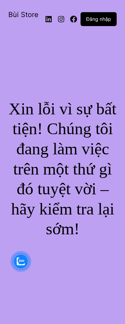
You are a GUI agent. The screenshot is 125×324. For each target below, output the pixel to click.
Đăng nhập (98, 19)
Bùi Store (23, 14)
